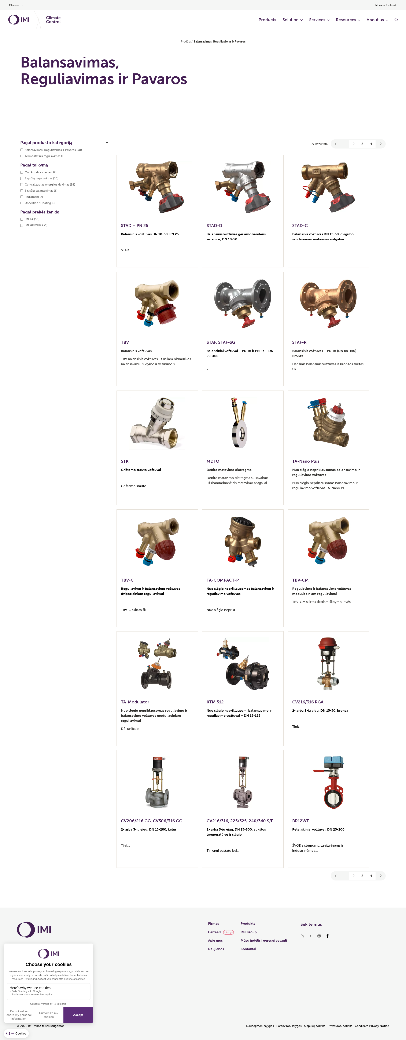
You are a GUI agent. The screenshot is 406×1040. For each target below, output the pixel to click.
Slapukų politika (314, 1026)
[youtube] (310, 936)
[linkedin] (302, 936)
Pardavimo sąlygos (289, 1026)
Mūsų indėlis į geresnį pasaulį (264, 940)
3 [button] (362, 144)
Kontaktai (248, 949)
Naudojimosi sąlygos (260, 1026)
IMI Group (249, 932)
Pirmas (213, 924)
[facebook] (327, 936)
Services (317, 19)
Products (267, 19)
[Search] (396, 19)
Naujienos (216, 949)
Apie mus (215, 940)
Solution (291, 19)
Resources (346, 19)
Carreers (214, 932)
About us (375, 19)
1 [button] (345, 144)
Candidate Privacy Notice (372, 1026)
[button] (335, 143)
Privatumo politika (340, 1026)
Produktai (248, 924)
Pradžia (186, 41)
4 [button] (371, 144)
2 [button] (354, 144)
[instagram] (319, 936)
